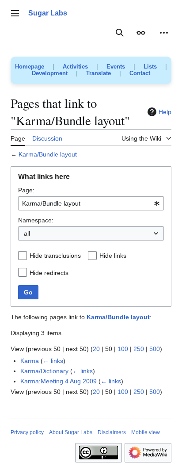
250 (138, 348)
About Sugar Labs (70, 432)
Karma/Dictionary (44, 370)
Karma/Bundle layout (48, 154)
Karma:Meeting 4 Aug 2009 (58, 381)
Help (165, 111)
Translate (98, 73)
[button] (15, 13)
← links (53, 360)
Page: (26, 190)
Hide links (112, 255)
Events (115, 66)
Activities (75, 66)
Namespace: (35, 220)
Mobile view (145, 432)
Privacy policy (27, 432)
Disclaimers (112, 432)
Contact (139, 73)
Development (50, 73)
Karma (29, 360)
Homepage (29, 66)
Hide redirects (49, 272)
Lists (150, 66)
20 (96, 348)
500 (154, 348)
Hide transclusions (55, 255)
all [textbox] (27, 233)
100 (123, 348)
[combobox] (91, 203)
